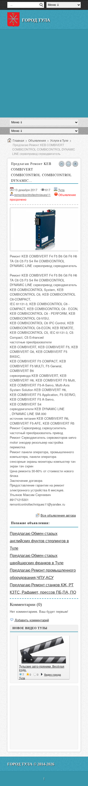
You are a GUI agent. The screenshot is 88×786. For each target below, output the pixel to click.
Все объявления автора (58, 515)
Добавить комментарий (32, 620)
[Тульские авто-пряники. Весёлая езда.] (43, 650)
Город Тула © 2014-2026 (30, 764)
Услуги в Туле (59, 140)
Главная (18, 140)
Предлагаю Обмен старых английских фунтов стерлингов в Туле (39, 541)
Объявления (37, 140)
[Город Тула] (13, 19)
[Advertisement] (44, 73)
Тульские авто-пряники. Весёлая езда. (41, 668)
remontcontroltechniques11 (32, 195)
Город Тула (36, 20)
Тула (61, 190)
